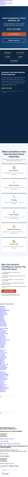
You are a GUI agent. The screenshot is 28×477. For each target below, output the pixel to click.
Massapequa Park (4, 310)
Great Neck (3, 341)
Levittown (2, 355)
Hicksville (2, 346)
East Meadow (3, 324)
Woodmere (3, 391)
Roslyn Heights (4, 378)
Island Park (3, 350)
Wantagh (2, 386)
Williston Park (3, 389)
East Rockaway (4, 328)
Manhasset (3, 309)
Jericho (2, 351)
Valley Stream (3, 313)
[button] (6, 473)
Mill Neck (2, 361)
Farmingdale (3, 331)
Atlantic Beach (3, 314)
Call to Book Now (14, 34)
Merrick (2, 360)
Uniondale (2, 311)
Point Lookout (3, 373)
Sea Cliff (2, 381)
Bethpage (2, 320)
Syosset (2, 383)
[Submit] (3, 471)
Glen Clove (3, 337)
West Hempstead (4, 387)
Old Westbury (3, 368)
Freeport (2, 334)
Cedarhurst (3, 323)
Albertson (2, 306)
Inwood (2, 347)
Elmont (2, 329)
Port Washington (4, 374)
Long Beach (3, 358)
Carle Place (3, 322)
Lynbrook (2, 307)
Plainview (2, 372)
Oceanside (3, 365)
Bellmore (2, 319)
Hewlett (2, 345)
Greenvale (2, 342)
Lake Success (3, 352)
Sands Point (3, 379)
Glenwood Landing (5, 340)
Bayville (2, 318)
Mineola (2, 363)
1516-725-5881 (4, 441)
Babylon (2, 315)
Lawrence (2, 354)
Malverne (2, 359)
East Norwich (3, 326)
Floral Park (3, 332)
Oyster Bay (3, 369)
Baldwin (2, 316)
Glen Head (3, 338)
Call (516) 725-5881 (9, 291)
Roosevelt (2, 377)
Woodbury (2, 390)
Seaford (2, 382)
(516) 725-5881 (4, 453)
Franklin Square (4, 333)
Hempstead (3, 344)
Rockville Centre (4, 376)
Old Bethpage (3, 367)
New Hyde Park (4, 364)
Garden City (3, 336)
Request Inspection (14, 40)
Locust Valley (3, 356)
